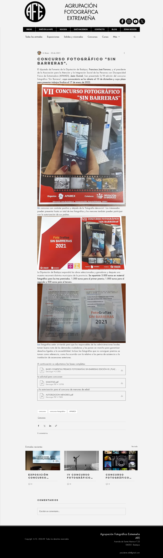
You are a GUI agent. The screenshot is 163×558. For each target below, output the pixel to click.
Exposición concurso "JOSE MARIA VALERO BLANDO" (42, 476)
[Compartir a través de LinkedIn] (50, 426)
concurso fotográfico (57, 411)
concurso (42, 411)
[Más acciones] (124, 53)
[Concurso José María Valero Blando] (42, 460)
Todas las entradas (33, 36)
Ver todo (134, 446)
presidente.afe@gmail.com (130, 553)
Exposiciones (53, 36)
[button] (134, 37)
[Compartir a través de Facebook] (38, 426)
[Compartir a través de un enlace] (56, 426)
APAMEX (72, 411)
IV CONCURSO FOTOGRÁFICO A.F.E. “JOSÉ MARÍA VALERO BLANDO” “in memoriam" (79, 476)
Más (115, 36)
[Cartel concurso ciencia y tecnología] (120, 460)
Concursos (92, 36)
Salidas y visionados (73, 36)
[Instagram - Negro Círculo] (129, 21)
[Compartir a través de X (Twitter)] (44, 426)
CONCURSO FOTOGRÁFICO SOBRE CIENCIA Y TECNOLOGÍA (120, 476)
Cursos (105, 36)
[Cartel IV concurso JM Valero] (81, 460)
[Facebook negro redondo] (122, 21)
